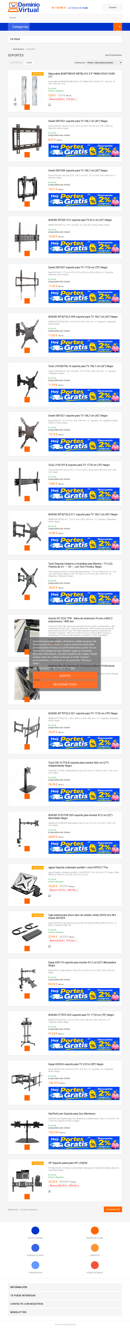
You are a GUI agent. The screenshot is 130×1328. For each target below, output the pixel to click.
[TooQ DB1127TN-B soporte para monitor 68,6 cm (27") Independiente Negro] (27, 762)
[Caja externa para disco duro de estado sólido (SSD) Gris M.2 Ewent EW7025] (27, 915)
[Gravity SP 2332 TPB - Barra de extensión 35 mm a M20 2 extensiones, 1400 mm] (27, 618)
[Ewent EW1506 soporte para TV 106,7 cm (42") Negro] (27, 170)
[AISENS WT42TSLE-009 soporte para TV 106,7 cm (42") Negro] (27, 316)
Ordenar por (80, 62)
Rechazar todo (65, 684)
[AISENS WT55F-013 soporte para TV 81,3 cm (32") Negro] (27, 219)
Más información (42, 667)
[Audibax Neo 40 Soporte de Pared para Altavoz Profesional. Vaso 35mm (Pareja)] (27, 665)
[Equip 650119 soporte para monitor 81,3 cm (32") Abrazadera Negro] (27, 962)
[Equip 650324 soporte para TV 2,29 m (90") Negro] (27, 1064)
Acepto (65, 676)
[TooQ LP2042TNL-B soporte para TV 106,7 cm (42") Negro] (27, 366)
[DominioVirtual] (24, 11)
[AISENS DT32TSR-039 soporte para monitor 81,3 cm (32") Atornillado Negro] (27, 815)
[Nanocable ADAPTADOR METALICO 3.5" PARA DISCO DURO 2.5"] (27, 73)
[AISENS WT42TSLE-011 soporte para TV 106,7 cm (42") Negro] (27, 514)
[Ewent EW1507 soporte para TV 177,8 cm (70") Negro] (27, 267)
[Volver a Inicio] (9, 49)
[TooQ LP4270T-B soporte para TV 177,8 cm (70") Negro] (27, 464)
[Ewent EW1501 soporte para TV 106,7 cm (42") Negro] (27, 121)
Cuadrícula (16, 62)
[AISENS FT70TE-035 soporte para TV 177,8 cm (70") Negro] (27, 1014)
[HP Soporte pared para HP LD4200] (27, 1162)
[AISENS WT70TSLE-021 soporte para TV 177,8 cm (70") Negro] (27, 713)
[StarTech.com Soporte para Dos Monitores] (27, 1113)
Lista (29, 62)
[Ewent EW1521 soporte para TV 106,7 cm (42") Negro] (27, 415)
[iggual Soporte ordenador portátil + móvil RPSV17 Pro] (27, 867)
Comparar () (113, 1209)
